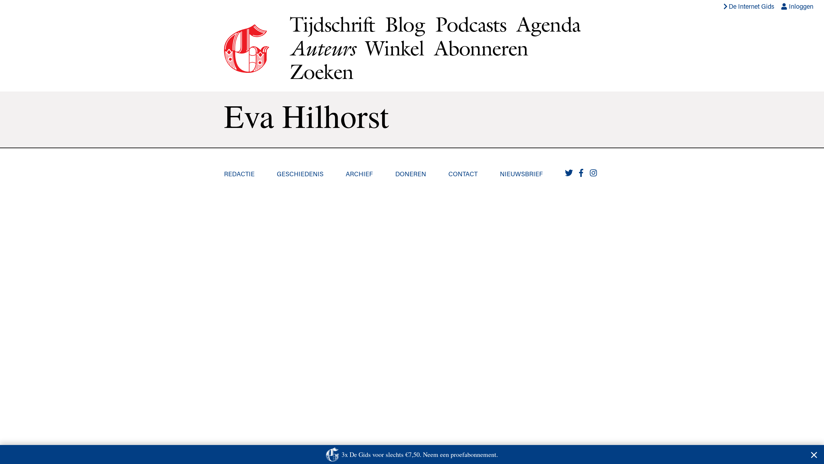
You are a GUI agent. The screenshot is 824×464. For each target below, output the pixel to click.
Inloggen (800, 6)
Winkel (394, 48)
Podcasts (470, 24)
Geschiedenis (300, 173)
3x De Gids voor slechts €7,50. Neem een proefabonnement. (420, 454)
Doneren (410, 173)
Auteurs (322, 48)
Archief (359, 173)
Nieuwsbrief (521, 173)
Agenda (548, 24)
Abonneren (481, 48)
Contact (463, 173)
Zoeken (321, 71)
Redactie (239, 173)
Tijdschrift (332, 24)
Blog (405, 24)
